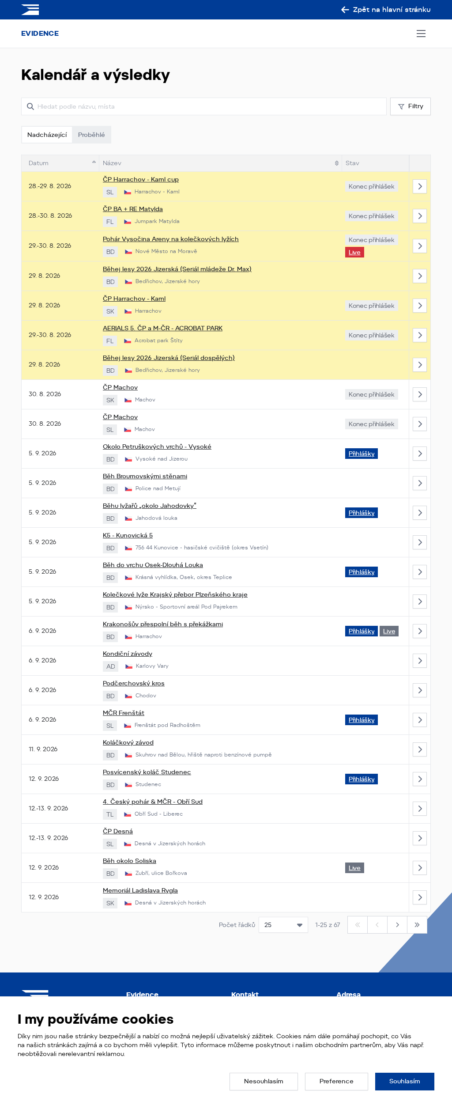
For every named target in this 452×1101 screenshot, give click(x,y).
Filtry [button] (415, 106)
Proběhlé (91, 134)
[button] (264, 1081)
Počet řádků (237, 924)
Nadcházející (47, 134)
